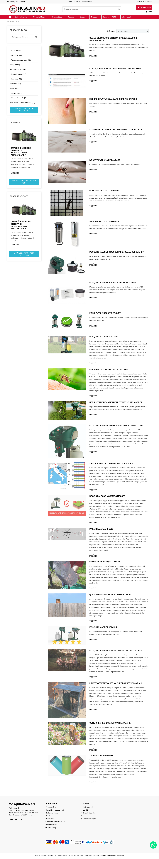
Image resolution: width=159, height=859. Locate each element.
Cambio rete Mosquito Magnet (105, 562)
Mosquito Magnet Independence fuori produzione (116, 425)
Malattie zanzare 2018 (101, 529)
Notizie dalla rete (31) (19, 98)
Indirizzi (85, 816)
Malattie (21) (16, 84)
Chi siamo (10, 2)
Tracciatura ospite (89, 819)
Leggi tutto (15, 172)
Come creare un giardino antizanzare (110, 723)
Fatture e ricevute (52, 813)
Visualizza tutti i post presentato (24, 254)
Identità (85, 810)
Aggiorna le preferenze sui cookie (112, 855)
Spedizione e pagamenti (55, 810)
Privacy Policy (51, 825)
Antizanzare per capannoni (104, 221)
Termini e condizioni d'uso (55, 822)
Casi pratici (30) (17, 93)
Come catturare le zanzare (104, 191)
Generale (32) (16, 55)
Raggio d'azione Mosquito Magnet (107, 496)
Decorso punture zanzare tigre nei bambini (113, 99)
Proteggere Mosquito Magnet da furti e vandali (115, 683)
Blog (16, 2)
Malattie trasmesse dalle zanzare (108, 369)
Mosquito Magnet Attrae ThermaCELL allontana (115, 650)
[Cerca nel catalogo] (118, 9)
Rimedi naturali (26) (18, 74)
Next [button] (40, 152)
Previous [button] (8, 152)
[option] (24, 150)
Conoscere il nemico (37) (20, 69)
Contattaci (23, 2)
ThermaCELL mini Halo (101, 756)
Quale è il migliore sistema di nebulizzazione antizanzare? (21, 151)
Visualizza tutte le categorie (24, 110)
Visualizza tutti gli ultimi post (24, 182)
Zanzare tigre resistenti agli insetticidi (111, 463)
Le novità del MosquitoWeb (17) (23, 103)
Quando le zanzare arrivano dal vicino (110, 595)
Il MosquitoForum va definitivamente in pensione (115, 68)
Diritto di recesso (52, 816)
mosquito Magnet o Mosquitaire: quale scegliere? (116, 252)
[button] (127, 17)
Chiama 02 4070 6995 (144, 2)
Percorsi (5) (15, 88)
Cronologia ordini (89, 813)
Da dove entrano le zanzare (104, 160)
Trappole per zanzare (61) (21, 60)
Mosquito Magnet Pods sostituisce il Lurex (112, 283)
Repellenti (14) (16, 65)
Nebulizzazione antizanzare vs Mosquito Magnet (115, 402)
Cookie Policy (51, 828)
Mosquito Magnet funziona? (104, 337)
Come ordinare (51, 807)
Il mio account (88, 807)
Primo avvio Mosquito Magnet (105, 313)
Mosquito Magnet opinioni (103, 627)
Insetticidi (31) (16, 79)
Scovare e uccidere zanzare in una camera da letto (117, 130)
